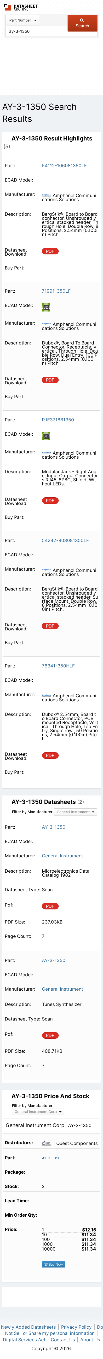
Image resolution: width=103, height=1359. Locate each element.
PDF (50, 251)
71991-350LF (56, 291)
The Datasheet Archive (21, 7)
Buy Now (55, 1264)
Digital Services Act (24, 1340)
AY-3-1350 (51, 1158)
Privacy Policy (76, 1327)
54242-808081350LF (65, 540)
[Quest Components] (48, 1143)
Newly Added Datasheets (28, 1327)
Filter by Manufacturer (32, 811)
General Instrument (62, 856)
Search (82, 25)
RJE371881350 (58, 420)
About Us (90, 1340)
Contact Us (63, 1340)
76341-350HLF (58, 666)
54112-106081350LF (64, 165)
